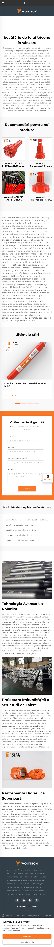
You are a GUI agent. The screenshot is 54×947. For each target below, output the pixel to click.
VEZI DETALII (13, 149)
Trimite (27, 488)
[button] (17, 403)
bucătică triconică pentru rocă (19, 525)
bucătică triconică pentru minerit (20, 540)
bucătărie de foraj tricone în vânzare (22, 530)
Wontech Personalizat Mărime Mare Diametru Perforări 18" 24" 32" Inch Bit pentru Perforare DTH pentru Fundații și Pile (40, 198)
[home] (27, 11)
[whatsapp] (37, 900)
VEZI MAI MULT (12, 395)
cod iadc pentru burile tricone (19, 535)
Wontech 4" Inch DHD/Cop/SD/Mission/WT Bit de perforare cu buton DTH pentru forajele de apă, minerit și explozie (13, 165)
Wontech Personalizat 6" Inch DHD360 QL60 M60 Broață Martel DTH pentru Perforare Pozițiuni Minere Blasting (40, 165)
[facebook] (17, 900)
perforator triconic (14, 520)
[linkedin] (30, 900)
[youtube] (24, 900)
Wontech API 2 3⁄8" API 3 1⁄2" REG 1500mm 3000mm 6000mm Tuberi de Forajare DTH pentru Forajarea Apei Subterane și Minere (13, 198)
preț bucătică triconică (38, 520)
